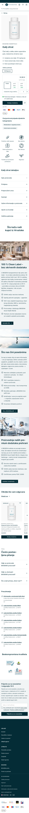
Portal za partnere (6, 771)
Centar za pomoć (5, 738)
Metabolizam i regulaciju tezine (12, 124)
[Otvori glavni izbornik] (2, 4)
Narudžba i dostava (6, 735)
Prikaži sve (4, 496)
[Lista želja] (23, 4)
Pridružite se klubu (6, 750)
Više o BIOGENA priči (8, 411)
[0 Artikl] (26, 4)
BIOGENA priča (5, 768)
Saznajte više (6, 323)
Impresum (3, 782)
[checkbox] (2, 707)
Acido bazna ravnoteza (10, 128)
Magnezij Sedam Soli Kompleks (9, 525)
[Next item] (27, 515)
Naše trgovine (5, 759)
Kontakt (3, 731)
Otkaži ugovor (5, 741)
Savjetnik (3, 756)
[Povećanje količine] (27, 91)
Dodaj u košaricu (12, 103)
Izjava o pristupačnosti (6, 792)
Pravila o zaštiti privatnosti (17, 709)
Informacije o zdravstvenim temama (9, 789)
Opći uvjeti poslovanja (6, 785)
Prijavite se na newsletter (14, 714)
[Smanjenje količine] (20, 91)
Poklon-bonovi (5, 753)
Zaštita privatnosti (5, 779)
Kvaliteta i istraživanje (9, 481)
